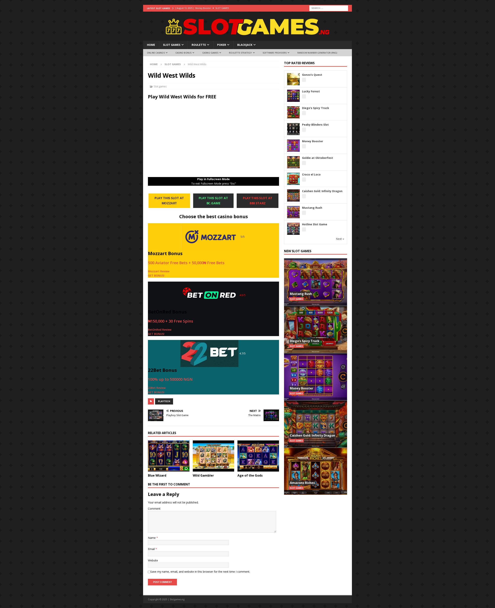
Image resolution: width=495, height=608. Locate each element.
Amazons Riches (302, 483)
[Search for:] (328, 8)
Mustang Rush (312, 207)
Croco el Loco (311, 174)
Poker (221, 45)
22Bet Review (157, 388)
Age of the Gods (250, 475)
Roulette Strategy (240, 52)
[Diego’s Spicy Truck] (315, 329)
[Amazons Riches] (315, 471)
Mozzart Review (158, 271)
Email (151, 549)
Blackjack (244, 45)
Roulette (199, 45)
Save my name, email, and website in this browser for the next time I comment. (200, 571)
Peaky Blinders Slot (315, 124)
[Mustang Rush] (315, 282)
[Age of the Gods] (258, 456)
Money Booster (312, 141)
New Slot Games (297, 251)
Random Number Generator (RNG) (317, 52)
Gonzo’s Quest (312, 75)
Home (151, 45)
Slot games (171, 45)
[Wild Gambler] (213, 456)
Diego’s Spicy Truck (315, 108)
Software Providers (275, 52)
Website (153, 560)
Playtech (164, 401)
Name (152, 538)
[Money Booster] (315, 376)
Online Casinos (156, 52)
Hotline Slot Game (314, 224)
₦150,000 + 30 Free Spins (170, 321)
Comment (154, 508)
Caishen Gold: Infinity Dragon (322, 191)
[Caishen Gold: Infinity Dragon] (315, 424)
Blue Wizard (157, 475)
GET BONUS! (156, 275)
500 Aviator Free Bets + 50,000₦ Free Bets (186, 262)
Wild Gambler (203, 475)
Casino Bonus (183, 52)
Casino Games (210, 52)
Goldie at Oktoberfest (317, 158)
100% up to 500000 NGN (170, 379)
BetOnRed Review (159, 329)
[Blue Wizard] (168, 456)
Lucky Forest (311, 91)
